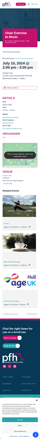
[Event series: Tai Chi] (29, 226)
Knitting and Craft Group (11, 314)
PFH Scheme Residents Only (12, 128)
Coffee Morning (31, 314)
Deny (20, 425)
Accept (20, 420)
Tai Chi (6, 223)
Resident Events (8, 123)
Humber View (7, 175)
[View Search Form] (28, 4)
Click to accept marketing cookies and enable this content (20, 155)
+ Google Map (7, 183)
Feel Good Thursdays (12, 301)
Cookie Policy (14, 436)
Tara (4, 137)
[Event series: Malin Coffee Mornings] (29, 265)
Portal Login (20, 4)
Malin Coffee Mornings (12, 262)
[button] (37, 400)
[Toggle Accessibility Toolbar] (35, 434)
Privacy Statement (24, 436)
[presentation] (19, 207)
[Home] (6, 41)
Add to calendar (12, 88)
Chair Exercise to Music (10, 117)
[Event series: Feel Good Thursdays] (28, 304)
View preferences (20, 431)
